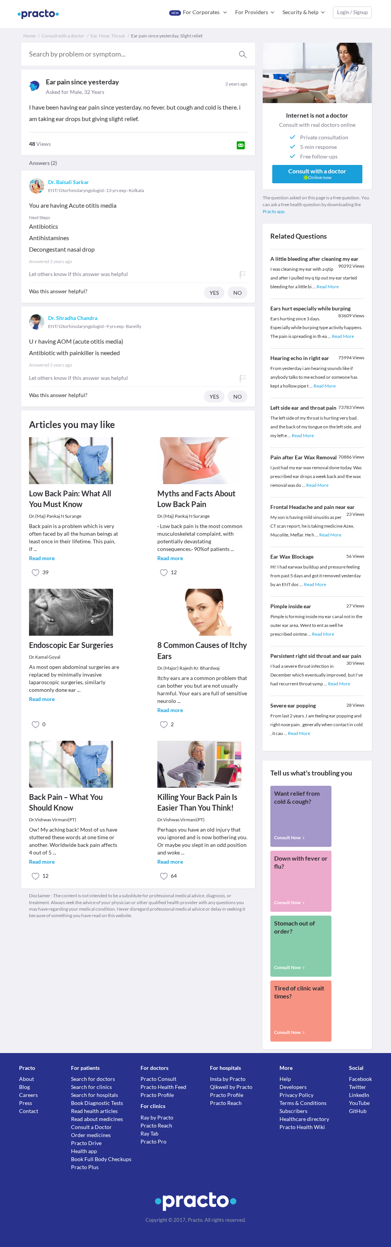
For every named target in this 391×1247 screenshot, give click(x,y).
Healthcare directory (304, 1119)
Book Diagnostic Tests (97, 1103)
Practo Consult (158, 1079)
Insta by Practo (228, 1079)
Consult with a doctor (63, 36)
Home (29, 36)
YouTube (359, 1103)
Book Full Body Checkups (101, 1159)
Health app (84, 1151)
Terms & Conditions (303, 1103)
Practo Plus (85, 1167)
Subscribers (293, 1111)
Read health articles (94, 1111)
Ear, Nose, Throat (107, 36)
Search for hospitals (94, 1095)
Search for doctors (93, 1079)
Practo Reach (156, 1125)
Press (25, 1103)
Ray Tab (149, 1133)
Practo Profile (157, 1095)
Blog (24, 1087)
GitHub (358, 1111)
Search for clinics (91, 1087)
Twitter (357, 1087)
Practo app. (274, 211)
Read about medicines (97, 1119)
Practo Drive (86, 1143)
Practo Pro (153, 1141)
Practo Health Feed (163, 1087)
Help (285, 1079)
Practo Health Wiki (302, 1127)
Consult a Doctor (91, 1127)
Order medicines (91, 1135)
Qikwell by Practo (231, 1087)
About (26, 1079)
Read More (328, 286)
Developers (293, 1087)
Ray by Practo (157, 1117)
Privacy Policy (296, 1095)
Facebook (360, 1079)
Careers (28, 1095)
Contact (28, 1111)
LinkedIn (359, 1095)
